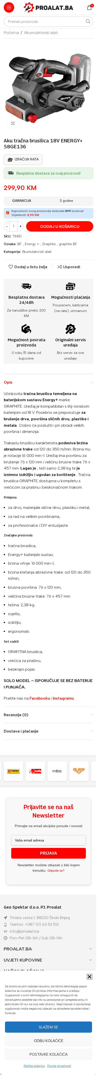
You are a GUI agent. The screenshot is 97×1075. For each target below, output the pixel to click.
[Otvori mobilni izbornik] (9, 7)
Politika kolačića (34, 1066)
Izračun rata (27, 159)
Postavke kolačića (49, 1054)
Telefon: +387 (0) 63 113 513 (34, 924)
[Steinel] (38, 771)
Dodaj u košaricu (59, 226)
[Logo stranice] (48, 7)
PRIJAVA (48, 853)
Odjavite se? (56, 870)
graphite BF (68, 244)
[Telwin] (16, 771)
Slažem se (48, 1027)
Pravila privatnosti (59, 1066)
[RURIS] (59, 771)
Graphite (49, 244)
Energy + (32, 244)
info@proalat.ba (24, 931)
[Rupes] (81, 771)
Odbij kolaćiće (48, 1041)
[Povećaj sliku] (13, 123)
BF (19, 244)
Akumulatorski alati (41, 32)
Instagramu (63, 698)
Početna (11, 32)
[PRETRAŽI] (88, 21)
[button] (89, 976)
